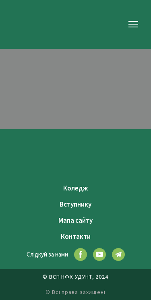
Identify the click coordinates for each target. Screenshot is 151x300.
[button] (80, 254)
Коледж (75, 188)
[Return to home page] (25, 24)
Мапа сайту (75, 220)
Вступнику (75, 204)
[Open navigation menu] (133, 24)
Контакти (76, 236)
